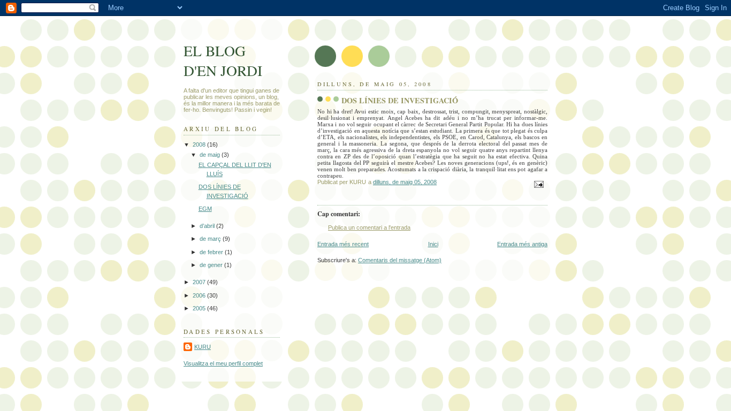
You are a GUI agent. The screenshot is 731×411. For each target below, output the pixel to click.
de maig (211, 154)
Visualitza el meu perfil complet (223, 363)
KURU (202, 347)
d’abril (208, 226)
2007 (200, 282)
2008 (200, 144)
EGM (205, 209)
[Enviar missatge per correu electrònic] (538, 184)
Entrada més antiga (522, 244)
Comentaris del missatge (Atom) (399, 260)
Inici (433, 244)
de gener (212, 265)
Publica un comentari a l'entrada (369, 227)
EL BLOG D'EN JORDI (223, 60)
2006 (200, 295)
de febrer (212, 252)
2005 (200, 308)
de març (211, 238)
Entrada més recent (343, 244)
